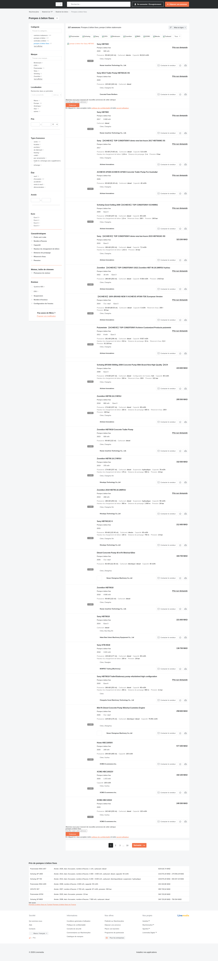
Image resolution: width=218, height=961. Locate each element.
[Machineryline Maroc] (41, 4)
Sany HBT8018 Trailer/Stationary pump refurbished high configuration (127, 676)
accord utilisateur (122, 108)
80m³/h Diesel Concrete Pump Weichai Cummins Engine (121, 708)
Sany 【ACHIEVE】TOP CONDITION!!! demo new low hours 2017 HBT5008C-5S (131, 141)
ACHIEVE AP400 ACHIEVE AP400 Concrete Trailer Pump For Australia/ (127, 172)
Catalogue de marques (75, 936)
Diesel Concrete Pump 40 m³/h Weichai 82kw (116, 553)
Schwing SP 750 (36, 879)
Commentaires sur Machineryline (78, 932)
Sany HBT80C (103, 112)
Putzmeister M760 (36, 894)
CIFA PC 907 (34, 889)
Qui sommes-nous (35, 921)
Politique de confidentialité (76, 925)
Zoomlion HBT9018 (105, 588)
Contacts (32, 929)
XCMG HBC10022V (105, 772)
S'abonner (72, 105)
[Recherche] (69, 4)
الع (30, 938)
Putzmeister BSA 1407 (38, 869)
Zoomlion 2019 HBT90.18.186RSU (111, 490)
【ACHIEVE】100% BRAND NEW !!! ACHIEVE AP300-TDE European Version (130, 297)
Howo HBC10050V (105, 743)
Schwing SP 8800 (36, 899)
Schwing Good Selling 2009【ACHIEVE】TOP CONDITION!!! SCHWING (127, 205)
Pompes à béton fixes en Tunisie (41, 904)
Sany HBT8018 (103, 616)
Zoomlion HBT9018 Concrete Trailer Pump (115, 430)
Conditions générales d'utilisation (78, 921)
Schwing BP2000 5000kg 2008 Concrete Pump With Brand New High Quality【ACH (132, 365)
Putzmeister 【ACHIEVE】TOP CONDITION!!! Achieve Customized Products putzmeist (134, 328)
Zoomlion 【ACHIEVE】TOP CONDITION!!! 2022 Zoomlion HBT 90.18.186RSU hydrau (133, 268)
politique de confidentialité (100, 108)
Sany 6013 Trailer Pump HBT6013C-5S (113, 73)
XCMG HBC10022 (104, 800)
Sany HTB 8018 (103, 645)
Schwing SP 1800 (36, 874)
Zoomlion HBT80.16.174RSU (109, 396)
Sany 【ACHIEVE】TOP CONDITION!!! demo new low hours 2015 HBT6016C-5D (131, 236)
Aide (30, 925)
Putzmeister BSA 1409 (38, 884)
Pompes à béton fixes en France (64, 904)
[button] (180, 65)
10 (127, 845)
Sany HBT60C (103, 44)
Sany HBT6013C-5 (105, 521)
